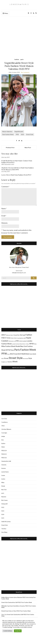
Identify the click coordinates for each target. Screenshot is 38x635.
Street (6, 358)
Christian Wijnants (6, 429)
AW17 (3, 335)
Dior (18, 335)
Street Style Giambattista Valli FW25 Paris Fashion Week (16, 602)
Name (4, 208)
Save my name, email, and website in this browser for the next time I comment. (16, 231)
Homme (3, 468)
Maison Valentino (7, 131)
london (3, 479)
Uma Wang (4, 532)
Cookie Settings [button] (7, 631)
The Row (3, 528)
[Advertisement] (19, 36)
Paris (12, 350)
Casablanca (4, 422)
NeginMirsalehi (19, 131)
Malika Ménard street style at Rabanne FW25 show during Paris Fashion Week (18, 598)
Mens (27, 344)
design (3, 436)
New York (4, 489)
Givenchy (3, 464)
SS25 (2, 358)
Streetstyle (25, 358)
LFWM (20, 341)
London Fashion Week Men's (19, 343)
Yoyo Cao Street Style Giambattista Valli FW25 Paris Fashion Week (17, 615)
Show (8, 354)
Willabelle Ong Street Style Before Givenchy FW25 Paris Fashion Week (18, 606)
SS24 (34, 354)
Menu (6, 13)
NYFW (8, 350)
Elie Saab (22, 335)
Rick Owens (4, 500)
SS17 (12, 354)
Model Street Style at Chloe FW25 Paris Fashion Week (16, 611)
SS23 (31, 354)
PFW (17, 134)
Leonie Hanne (5, 472)
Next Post (28, 147)
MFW (31, 344)
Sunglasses (4, 362)
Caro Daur (4, 418)
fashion (16, 59)
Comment (5, 187)
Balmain (8, 335)
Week (15, 361)
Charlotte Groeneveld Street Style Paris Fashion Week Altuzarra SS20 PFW (17, 169)
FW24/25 (4, 454)
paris (22, 59)
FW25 (15, 338)
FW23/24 (4, 450)
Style (30, 358)
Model (17, 346)
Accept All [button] (17, 631)
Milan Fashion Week (8, 346)
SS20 (22, 134)
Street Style (29, 134)
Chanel (15, 335)
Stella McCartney (6, 521)
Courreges (4, 433)
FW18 (8, 338)
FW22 (12, 338)
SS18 (15, 354)
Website (4, 223)
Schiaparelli (4, 504)
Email (3, 216)
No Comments (25, 72)
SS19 (19, 354)
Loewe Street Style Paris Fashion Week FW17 (16, 175)
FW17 (3, 338)
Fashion (29, 335)
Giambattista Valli (21, 338)
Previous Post (10, 147)
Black (12, 335)
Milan (35, 343)
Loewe (3, 475)
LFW (17, 341)
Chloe (3, 425)
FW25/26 (4, 457)
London (24, 341)
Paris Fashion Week (8, 134)
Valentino (9, 362)
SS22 (27, 354)
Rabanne (3, 496)
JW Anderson (12, 341)
